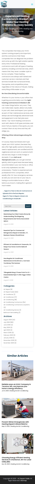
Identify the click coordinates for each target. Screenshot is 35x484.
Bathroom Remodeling (11, 312)
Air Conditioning (9, 300)
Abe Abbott (9, 29)
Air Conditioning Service (11, 310)
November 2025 (9, 343)
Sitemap (24, 480)
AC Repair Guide (9, 292)
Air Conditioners (9, 297)
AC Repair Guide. (24, 478)
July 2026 (7, 322)
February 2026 (8, 335)
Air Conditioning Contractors (13, 302)
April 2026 (7, 330)
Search (28, 206)
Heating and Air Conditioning (19, 391)
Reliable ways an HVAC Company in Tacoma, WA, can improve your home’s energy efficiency (16, 386)
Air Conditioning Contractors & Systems (17, 305)
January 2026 (8, 338)
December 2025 (9, 340)
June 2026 (7, 325)
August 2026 (8, 320)
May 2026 (7, 327)
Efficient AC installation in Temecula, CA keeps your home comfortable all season (17, 246)
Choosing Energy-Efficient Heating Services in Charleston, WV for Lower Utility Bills (16, 459)
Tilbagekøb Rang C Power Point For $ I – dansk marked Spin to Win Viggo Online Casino (17, 274)
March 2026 (7, 333)
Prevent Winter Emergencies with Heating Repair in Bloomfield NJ (15, 423)
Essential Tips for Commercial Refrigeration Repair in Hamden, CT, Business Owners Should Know (16, 232)
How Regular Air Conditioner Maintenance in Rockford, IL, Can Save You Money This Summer (17, 260)
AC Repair (7, 289)
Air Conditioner (8, 294)
